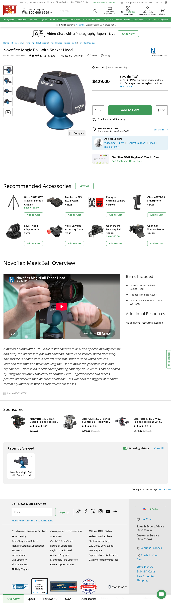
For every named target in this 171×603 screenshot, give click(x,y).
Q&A (69, 599)
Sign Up (64, 512)
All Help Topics (20, 569)
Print (107, 55)
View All (84, 186)
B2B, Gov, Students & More (31, 2)
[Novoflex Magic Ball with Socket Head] (51, 100)
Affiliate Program (59, 555)
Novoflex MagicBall (88, 43)
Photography (17, 43)
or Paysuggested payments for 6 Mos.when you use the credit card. (142, 81)
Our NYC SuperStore (61, 541)
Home (6, 43)
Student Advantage (99, 541)
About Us (143, 2)
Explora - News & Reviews (103, 555)
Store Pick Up (145, 566)
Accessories (89, 599)
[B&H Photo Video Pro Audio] (11, 10)
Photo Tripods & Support (36, 43)
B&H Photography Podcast (103, 559)
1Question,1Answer (71, 55)
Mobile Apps (119, 587)
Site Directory (19, 559)
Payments (17, 550)
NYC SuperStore (131, 2)
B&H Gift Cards (146, 571)
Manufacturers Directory (64, 559)
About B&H (56, 536)
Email (17, 512)
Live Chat (159, 2)
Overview (13, 599)
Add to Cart (130, 110)
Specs (31, 599)
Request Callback (151, 548)
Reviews (50, 599)
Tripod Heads (56, 43)
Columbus (80, 25)
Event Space (95, 550)
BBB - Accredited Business (20, 586)
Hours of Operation (61, 545)
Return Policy (19, 536)
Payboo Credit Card (61, 550)
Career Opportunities (62, 564)
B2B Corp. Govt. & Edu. (101, 545)
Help (151, 2)
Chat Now (128, 34)
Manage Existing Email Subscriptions (32, 520)
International (19, 555)
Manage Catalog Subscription (28, 545)
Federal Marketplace (100, 536)
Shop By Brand (20, 564)
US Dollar (153, 509)
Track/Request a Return (25, 541)
